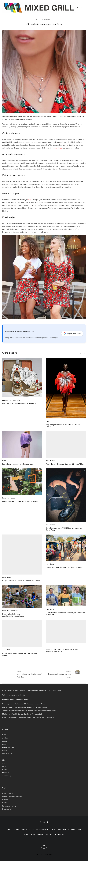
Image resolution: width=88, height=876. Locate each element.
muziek (52, 525)
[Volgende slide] (84, 353)
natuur (13, 498)
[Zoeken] (81, 8)
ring (29, 200)
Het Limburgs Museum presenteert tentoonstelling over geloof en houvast (28, 717)
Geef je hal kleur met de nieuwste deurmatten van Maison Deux (24, 707)
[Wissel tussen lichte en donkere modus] (78, 7)
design (4, 741)
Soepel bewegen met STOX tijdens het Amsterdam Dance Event (64, 529)
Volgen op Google (74, 334)
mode (39, 20)
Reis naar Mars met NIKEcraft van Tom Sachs (19, 403)
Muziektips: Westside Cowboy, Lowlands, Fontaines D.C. (22, 714)
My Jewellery (57, 148)
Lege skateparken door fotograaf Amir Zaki (29, 674)
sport (4, 763)
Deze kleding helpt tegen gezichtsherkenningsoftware (13, 615)
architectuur (7, 754)
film (3, 760)
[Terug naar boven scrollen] (44, 845)
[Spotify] (47, 822)
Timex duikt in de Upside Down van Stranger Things (65, 464)
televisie (52, 460)
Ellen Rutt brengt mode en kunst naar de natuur (20, 501)
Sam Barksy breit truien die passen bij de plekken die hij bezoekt (65, 614)
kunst (4, 498)
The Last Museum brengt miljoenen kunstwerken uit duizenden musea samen (29, 711)
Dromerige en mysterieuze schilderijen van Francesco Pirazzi (23, 704)
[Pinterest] (44, 822)
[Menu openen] (85, 7)
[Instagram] (40, 822)
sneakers (5, 400)
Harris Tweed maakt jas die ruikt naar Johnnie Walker (19, 654)
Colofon (5, 800)
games (4, 750)
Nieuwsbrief (6, 809)
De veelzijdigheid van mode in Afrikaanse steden (64, 567)
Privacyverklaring (9, 806)
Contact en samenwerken (12, 796)
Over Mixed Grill (8, 793)
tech (8, 610)
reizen (52, 609)
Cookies (5, 803)
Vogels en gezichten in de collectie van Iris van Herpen (63, 426)
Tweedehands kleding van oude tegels (59, 674)
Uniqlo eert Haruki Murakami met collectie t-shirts (21, 581)
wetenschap (17, 400)
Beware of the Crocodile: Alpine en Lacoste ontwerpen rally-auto (62, 650)
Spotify (22, 695)
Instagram (14, 695)
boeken (9, 577)
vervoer (48, 646)
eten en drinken (7, 650)
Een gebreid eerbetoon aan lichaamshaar (17, 464)
